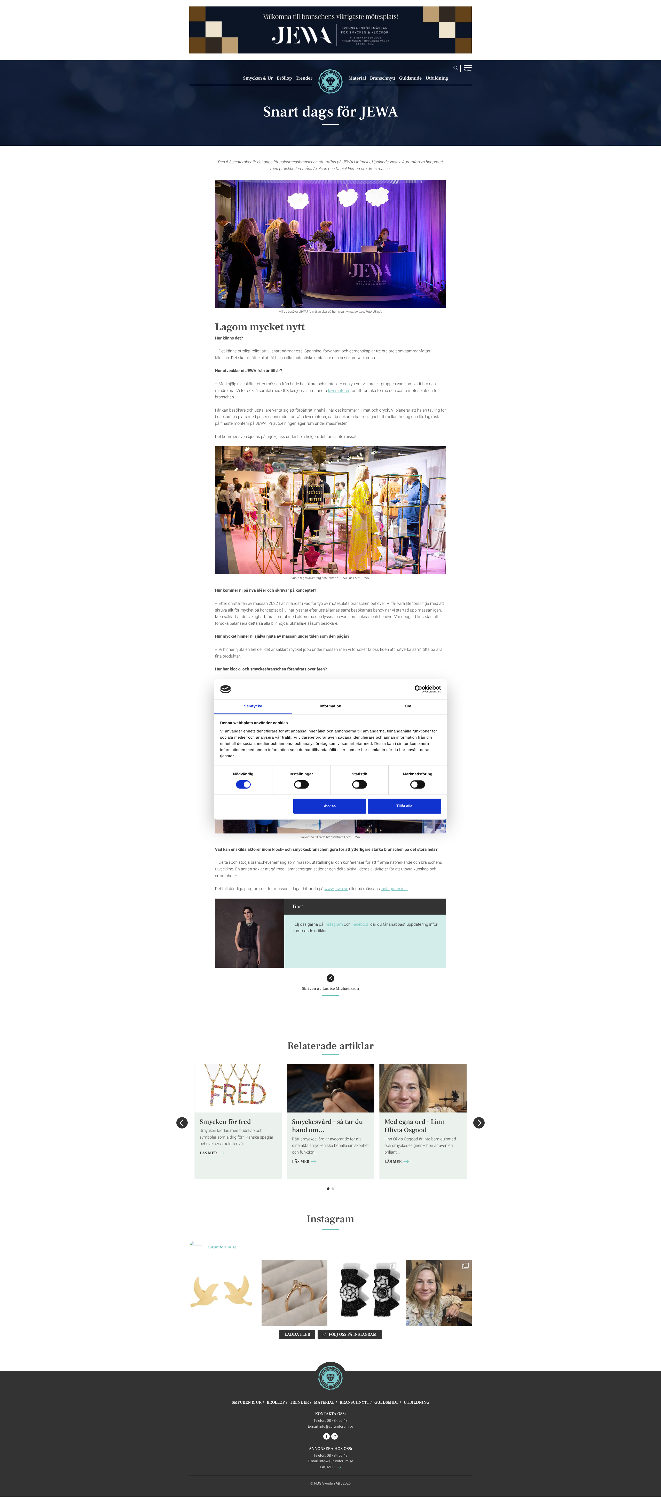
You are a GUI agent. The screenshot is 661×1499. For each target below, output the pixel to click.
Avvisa (330, 806)
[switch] (301, 785)
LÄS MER (209, 1153)
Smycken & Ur (258, 78)
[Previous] (182, 1123)
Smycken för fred (225, 1121)
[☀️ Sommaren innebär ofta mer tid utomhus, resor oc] (295, 1293)
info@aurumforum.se (336, 1426)
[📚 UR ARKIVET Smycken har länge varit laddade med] (222, 1293)
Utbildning (437, 78)
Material (357, 78)
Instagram (333, 924)
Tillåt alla (404, 806)
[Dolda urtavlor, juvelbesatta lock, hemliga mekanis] (367, 1293)
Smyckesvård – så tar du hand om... (327, 1125)
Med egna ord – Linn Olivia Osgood (414, 1125)
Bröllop (284, 78)
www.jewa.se (336, 888)
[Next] (479, 1123)
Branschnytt (382, 78)
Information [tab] (330, 706)
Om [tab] (408, 706)
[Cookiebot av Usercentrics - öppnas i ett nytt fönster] (418, 689)
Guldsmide (410, 78)
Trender (304, 78)
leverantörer (339, 390)
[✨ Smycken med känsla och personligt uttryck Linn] (439, 1293)
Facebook (360, 924)
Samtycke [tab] (253, 706)
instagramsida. (394, 888)
